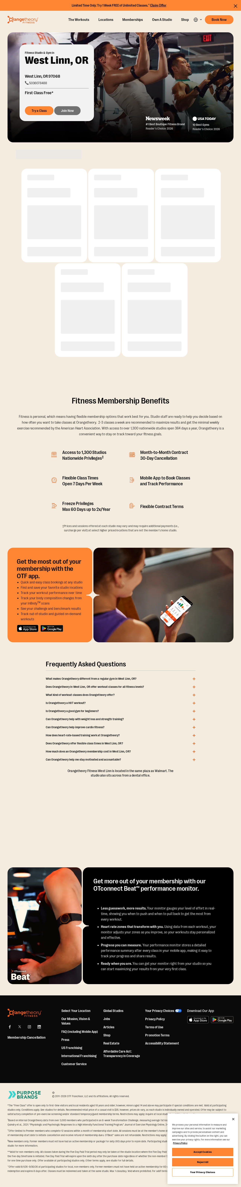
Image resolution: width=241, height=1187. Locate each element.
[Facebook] (10, 1027)
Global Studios (113, 1011)
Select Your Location (75, 1011)
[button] (197, 19)
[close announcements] (235, 6)
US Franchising (71, 1048)
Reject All (202, 1162)
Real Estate (111, 1043)
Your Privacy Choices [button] (159, 1011)
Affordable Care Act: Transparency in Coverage (121, 1054)
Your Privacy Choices (202, 1172)
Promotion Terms (157, 1035)
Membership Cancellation (27, 1037)
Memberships (132, 20)
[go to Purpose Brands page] (24, 1095)
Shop (185, 20)
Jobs (106, 1019)
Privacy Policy (155, 1019)
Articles (108, 1027)
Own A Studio (162, 20)
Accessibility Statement (162, 1043)
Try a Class (39, 111)
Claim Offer (158, 5)
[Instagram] (29, 1027)
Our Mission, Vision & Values (75, 1021)
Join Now (67, 111)
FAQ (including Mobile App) (79, 1032)
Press (65, 1040)
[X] (19, 1027)
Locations (106, 20)
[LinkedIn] (39, 1027)
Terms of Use (154, 1027)
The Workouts (78, 20)
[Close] (233, 1119)
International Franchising (79, 1056)
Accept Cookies (203, 1152)
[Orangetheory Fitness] (25, 1013)
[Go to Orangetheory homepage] (23, 19)
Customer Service (74, 1064)
